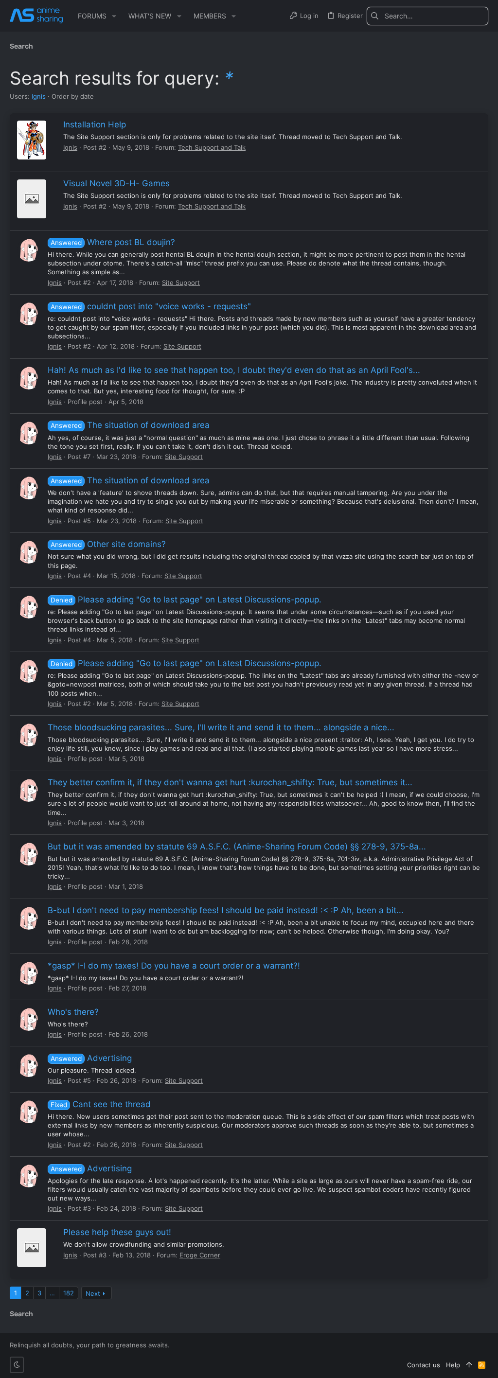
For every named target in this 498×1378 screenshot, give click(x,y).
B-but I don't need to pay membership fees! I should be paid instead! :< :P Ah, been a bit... (226, 910)
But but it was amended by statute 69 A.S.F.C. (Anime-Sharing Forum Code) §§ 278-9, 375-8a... (237, 846)
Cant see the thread (101, 1104)
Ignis (39, 96)
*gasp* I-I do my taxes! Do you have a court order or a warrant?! (174, 966)
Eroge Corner (199, 1255)
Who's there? (73, 1012)
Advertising (91, 1058)
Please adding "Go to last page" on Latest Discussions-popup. (186, 599)
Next (93, 1293)
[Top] (469, 1365)
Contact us (423, 1365)
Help (453, 1365)
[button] (114, 16)
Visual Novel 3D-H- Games (116, 183)
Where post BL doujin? (113, 242)
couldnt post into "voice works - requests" (151, 306)
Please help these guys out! (117, 1232)
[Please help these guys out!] (31, 1247)
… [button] (52, 1293)
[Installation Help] (31, 140)
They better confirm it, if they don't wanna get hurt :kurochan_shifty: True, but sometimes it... (230, 782)
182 (68, 1293)
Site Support (181, 282)
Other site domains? (108, 544)
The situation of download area (130, 425)
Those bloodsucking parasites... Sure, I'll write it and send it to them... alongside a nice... (221, 727)
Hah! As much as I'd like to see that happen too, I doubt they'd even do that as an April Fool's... (234, 370)
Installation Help (94, 124)
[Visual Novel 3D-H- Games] (31, 198)
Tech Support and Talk (212, 147)
